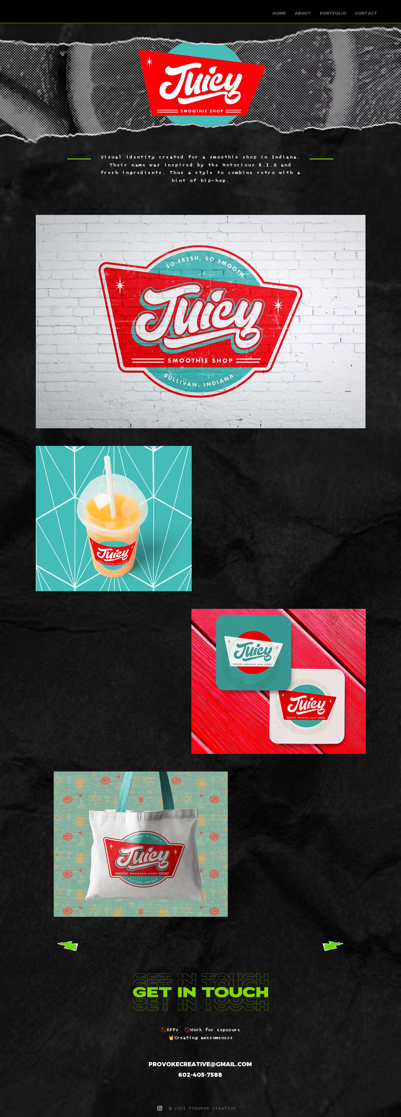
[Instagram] (159, 1108)
